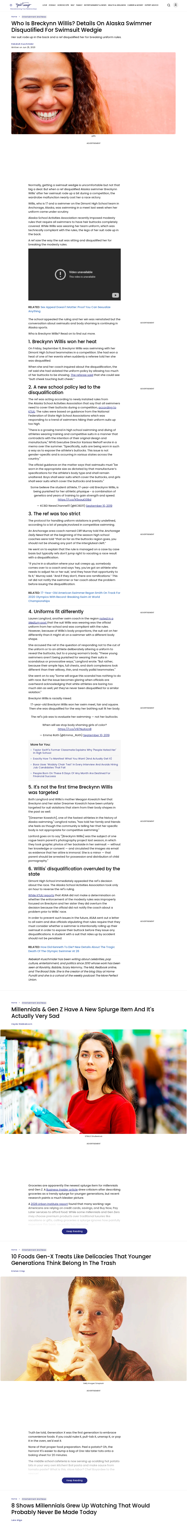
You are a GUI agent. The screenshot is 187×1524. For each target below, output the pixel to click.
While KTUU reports (41, 895)
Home (14, 16)
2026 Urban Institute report (49, 1204)
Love (45, 5)
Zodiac (52, 5)
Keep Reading (75, 1231)
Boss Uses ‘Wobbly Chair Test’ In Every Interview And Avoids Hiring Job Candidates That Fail (75, 766)
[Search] (168, 5)
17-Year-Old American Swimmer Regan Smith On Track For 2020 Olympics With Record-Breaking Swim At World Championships (74, 597)
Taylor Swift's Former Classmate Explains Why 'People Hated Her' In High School (74, 751)
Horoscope (63, 5)
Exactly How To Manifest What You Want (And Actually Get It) (72, 758)
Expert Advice (151, 5)
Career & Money (135, 5)
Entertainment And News (34, 16)
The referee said (82, 375)
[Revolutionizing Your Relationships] (23, 5)
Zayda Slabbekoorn (21, 1024)
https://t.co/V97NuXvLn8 (74, 729)
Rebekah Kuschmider (22, 44)
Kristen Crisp (18, 1271)
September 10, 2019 (99, 506)
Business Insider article (62, 1189)
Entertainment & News (95, 5)
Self (72, 5)
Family (79, 5)
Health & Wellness (117, 5)
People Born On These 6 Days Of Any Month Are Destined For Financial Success (71, 775)
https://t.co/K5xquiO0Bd (74, 499)
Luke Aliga (16, 1520)
